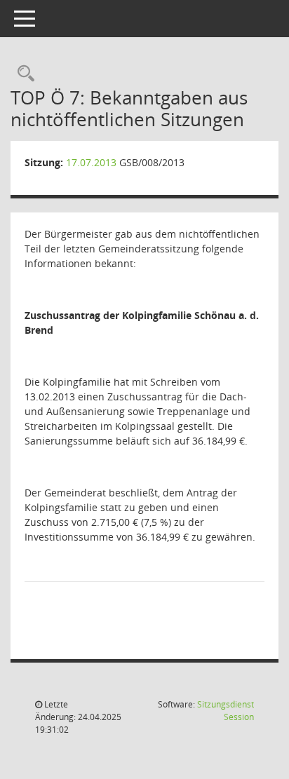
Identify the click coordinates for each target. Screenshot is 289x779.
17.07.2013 (91, 162)
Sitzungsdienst (225, 710)
